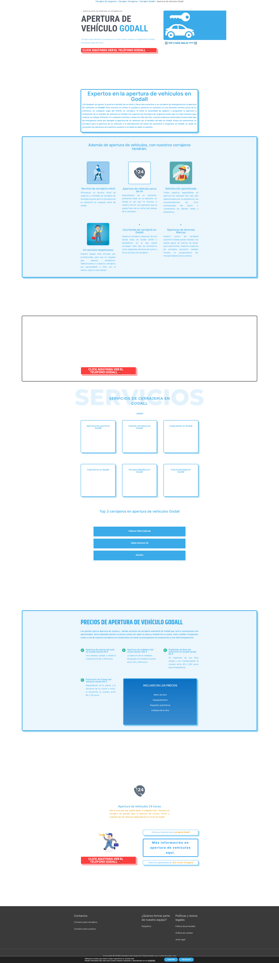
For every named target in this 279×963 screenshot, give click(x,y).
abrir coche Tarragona (182, 862)
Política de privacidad (185, 926)
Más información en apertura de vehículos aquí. (170, 847)
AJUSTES (151, 960)
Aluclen (139, 555)
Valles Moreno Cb (139, 543)
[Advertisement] (139, 73)
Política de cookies (184, 933)
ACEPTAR (171, 959)
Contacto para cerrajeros (85, 922)
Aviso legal (180, 939)
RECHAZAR (186, 959)
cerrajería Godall (181, 832)
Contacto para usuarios (85, 929)
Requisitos (146, 926)
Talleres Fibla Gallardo (139, 531)
